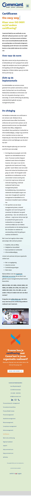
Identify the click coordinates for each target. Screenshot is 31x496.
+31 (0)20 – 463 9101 (15, 393)
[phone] (19, 400)
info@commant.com (15, 396)
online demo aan (16, 299)
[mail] (15, 400)
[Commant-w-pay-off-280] (12, 3)
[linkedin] (12, 400)
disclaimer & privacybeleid (15, 468)
